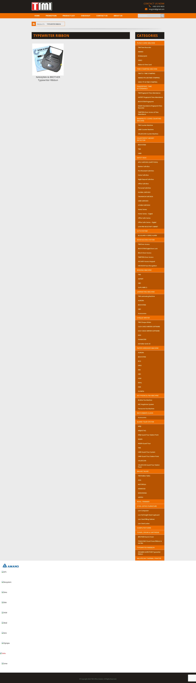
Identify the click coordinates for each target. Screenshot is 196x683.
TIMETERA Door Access (145, 257)
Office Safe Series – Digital (147, 222)
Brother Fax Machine (145, 400)
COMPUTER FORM (144, 528)
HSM (139, 378)
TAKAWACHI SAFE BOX (145, 196)
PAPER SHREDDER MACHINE (147, 348)
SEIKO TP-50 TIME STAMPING (147, 82)
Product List (69, 15)
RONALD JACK (142, 56)
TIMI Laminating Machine (146, 296)
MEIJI (139, 426)
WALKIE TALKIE (142, 471)
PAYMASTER (142, 339)
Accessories (142, 313)
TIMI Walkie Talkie (144, 476)
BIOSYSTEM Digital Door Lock (148, 248)
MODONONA (142, 493)
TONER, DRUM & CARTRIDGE (148, 532)
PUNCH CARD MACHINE (146, 43)
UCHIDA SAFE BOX (144, 205)
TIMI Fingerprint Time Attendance (149, 93)
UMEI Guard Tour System (146, 452)
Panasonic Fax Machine (146, 409)
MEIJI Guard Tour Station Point (148, 435)
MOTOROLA (142, 484)
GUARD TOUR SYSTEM (145, 422)
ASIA (139, 480)
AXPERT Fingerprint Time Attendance (150, 97)
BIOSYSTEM (142, 145)
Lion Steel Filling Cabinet (146, 519)
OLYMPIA (141, 391)
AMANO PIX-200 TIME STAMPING (149, 78)
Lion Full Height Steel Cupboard (148, 515)
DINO (140, 365)
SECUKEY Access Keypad (146, 261)
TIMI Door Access (144, 244)
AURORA (141, 300)
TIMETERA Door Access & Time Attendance (148, 113)
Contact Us (102, 15)
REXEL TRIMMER (143, 502)
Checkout (85, 15)
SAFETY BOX (141, 158)
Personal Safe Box (144, 188)
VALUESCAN (142, 461)
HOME (37, 15)
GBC (139, 283)
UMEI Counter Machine (146, 129)
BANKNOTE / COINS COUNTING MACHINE (149, 119)
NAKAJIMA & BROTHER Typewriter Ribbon (48, 79)
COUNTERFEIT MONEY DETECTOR (145, 139)
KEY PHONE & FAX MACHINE (147, 395)
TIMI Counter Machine (145, 125)
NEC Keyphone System (146, 404)
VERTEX (140, 497)
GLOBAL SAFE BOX (144, 192)
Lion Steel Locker (144, 523)
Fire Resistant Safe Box (146, 171)
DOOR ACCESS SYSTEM (145, 240)
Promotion (51, 15)
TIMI (139, 149)
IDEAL (140, 383)
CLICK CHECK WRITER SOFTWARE (149, 327)
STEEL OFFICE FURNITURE (147, 506)
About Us (118, 15)
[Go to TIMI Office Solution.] (34, 24)
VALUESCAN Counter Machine (148, 134)
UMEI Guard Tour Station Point (148, 456)
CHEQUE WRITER (143, 318)
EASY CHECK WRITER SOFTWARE (149, 331)
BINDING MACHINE (144, 270)
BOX (139, 361)
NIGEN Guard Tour (144, 443)
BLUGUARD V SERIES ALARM (147, 235)
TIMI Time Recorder (144, 47)
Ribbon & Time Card (145, 65)
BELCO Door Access (144, 253)
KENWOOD (141, 489)
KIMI (139, 387)
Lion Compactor (143, 511)
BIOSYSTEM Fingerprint (146, 102)
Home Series (142, 209)
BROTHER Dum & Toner (146, 537)
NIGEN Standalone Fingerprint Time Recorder (150, 107)
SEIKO (140, 60)
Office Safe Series (144, 218)
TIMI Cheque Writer (144, 322)
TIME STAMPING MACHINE (147, 69)
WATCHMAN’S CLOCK (145, 413)
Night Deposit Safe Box (146, 179)
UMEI (139, 153)
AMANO (140, 52)
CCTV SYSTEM (142, 231)
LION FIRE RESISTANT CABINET (148, 227)
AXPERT (140, 279)
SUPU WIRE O (142, 287)
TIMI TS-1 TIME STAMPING (146, 73)
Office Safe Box (143, 184)
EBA (139, 370)
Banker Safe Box (144, 166)
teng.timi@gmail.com (156, 9)
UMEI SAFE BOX (143, 201)
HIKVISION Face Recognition (147, 266)
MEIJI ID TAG (142, 431)
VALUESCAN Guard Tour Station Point (149, 466)
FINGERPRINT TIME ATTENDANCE (144, 87)
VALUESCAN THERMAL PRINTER (149, 558)
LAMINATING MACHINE (146, 292)
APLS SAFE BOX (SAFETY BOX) (148, 162)
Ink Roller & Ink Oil (144, 344)
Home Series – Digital (145, 214)
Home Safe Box (143, 175)
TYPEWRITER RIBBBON (145, 547)
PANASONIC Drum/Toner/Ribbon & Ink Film (150, 542)
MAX (139, 335)
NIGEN (140, 439)
